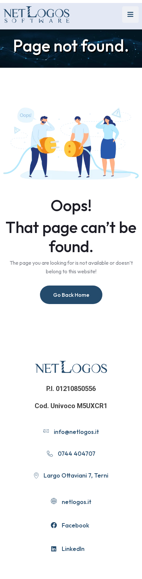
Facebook (75, 525)
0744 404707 (76, 453)
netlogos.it (76, 502)
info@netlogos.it (76, 432)
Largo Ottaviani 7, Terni (76, 475)
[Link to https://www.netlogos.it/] (36, 14)
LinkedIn (73, 549)
